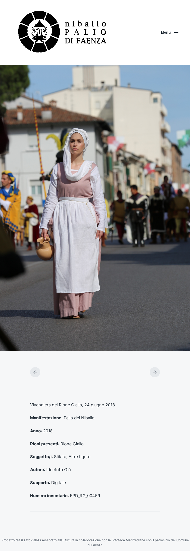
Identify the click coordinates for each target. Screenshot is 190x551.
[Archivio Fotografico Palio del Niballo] (63, 32)
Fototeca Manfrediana (128, 540)
